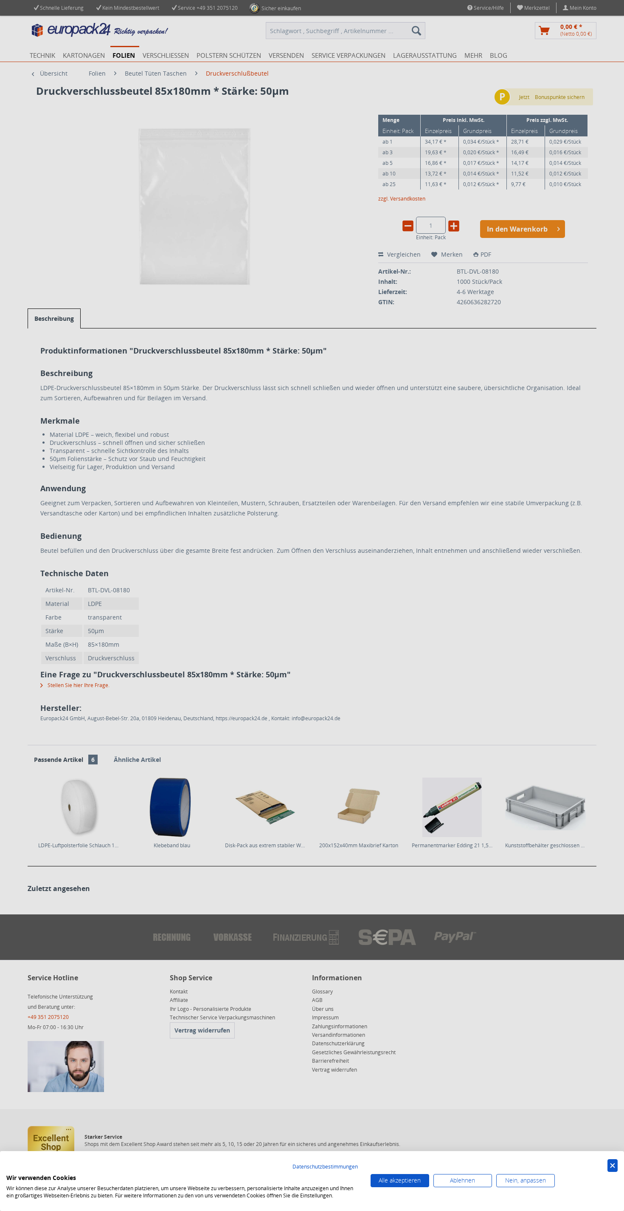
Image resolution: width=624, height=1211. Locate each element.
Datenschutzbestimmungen (325, 1166)
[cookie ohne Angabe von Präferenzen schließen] (612, 1165)
